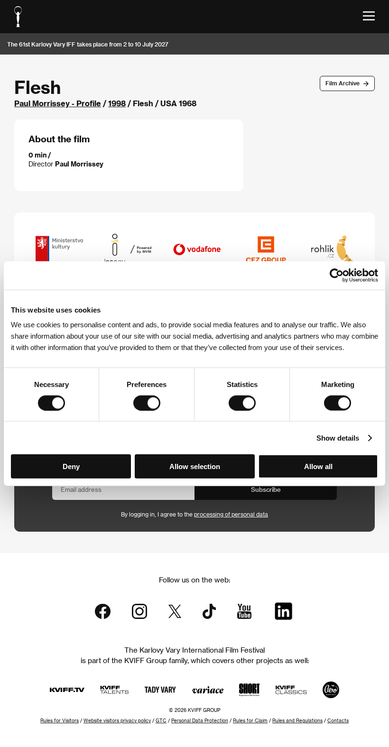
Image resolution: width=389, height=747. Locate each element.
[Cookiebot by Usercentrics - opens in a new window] (336, 275)
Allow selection (194, 466)
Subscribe (266, 489)
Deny (71, 466)
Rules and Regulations (297, 720)
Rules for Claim (250, 720)
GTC (161, 720)
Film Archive (342, 83)
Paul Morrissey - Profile (57, 103)
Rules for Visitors (59, 720)
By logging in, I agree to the (194, 514)
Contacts (338, 720)
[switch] (146, 402)
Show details (337, 437)
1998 (117, 103)
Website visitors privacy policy (117, 720)
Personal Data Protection (199, 720)
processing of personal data (231, 514)
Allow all (318, 466)
